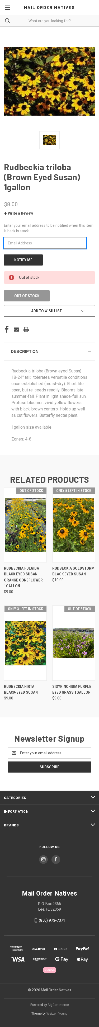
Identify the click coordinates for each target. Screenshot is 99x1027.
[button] (18, 213)
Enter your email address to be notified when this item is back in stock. (48, 228)
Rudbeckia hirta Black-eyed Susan (21, 689)
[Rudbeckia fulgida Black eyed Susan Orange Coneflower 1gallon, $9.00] (25, 524)
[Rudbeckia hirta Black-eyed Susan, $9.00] (25, 643)
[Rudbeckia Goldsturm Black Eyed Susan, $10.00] (73, 524)
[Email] (16, 329)
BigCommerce (58, 1005)
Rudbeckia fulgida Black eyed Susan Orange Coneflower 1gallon (23, 577)
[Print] (26, 329)
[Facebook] (6, 329)
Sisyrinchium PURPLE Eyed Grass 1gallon (71, 689)
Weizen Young (57, 1013)
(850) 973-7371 (52, 920)
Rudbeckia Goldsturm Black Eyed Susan (73, 571)
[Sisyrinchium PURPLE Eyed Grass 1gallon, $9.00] (73, 643)
